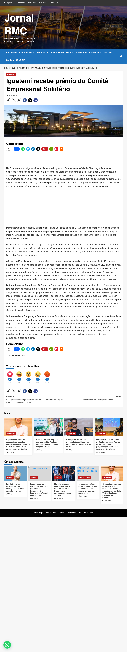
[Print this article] (51, 149)
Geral (68, 52)
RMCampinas (25, 52)
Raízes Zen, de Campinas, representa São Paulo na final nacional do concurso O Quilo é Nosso (47, 443)
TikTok (51, 2)
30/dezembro (12, 95)
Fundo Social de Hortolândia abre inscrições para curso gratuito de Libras (15, 487)
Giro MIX (108, 52)
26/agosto (11, 452)
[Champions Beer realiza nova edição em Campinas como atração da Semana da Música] (78, 427)
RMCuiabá (41, 52)
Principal (10, 52)
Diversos (80, 52)
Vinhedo (58, 478)
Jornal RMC (19, 24)
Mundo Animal (84, 478)
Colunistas (94, 52)
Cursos (10, 478)
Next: (102, 398)
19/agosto (41, 450)
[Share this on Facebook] (17, 149)
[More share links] (62, 149)
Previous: (34, 399)
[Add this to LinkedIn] (33, 149)
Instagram (32, 2)
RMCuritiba (56, 52)
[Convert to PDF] (56, 149)
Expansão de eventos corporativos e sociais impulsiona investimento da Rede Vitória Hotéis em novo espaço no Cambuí (18, 444)
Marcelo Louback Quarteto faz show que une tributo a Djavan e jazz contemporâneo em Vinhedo (62, 489)
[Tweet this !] (28, 149)
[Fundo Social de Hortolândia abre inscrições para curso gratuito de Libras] (15, 473)
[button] (121, 56)
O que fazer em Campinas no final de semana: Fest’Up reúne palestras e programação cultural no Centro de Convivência (108, 444)
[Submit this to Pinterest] (44, 149)
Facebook (21, 2)
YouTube (42, 2)
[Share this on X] (38, 149)
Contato (10, 60)
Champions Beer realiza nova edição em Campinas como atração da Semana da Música (78, 443)
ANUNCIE (20, 60)
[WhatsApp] (23, 149)
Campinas (11, 74)
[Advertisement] (66, 158)
